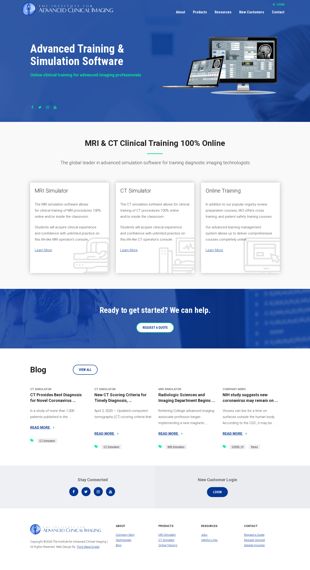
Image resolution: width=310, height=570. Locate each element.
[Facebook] (32, 107)
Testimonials (123, 540)
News (254, 446)
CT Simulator (47, 440)
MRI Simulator (176, 446)
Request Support (254, 540)
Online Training (167, 545)
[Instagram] (47, 107)
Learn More (43, 250)
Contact (278, 12)
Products (200, 12)
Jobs (204, 534)
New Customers (251, 12)
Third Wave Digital (88, 546)
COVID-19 (237, 446)
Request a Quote (254, 534)
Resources (223, 12)
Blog (118, 545)
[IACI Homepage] (67, 9)
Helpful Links (209, 540)
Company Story (125, 534)
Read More (40, 427)
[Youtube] (55, 107)
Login (280, 4)
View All (85, 370)
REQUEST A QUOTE (155, 327)
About (180, 12)
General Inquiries (254, 545)
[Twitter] (40, 107)
